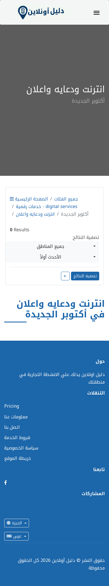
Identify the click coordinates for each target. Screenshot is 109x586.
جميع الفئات (66, 199)
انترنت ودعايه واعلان (35, 214)
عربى (17, 536)
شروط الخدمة (17, 437)
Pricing (11, 406)
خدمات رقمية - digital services (46, 206)
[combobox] (52, 246)
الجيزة (17, 523)
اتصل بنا (12, 427)
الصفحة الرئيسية (31, 199)
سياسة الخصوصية (21, 448)
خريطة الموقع (17, 458)
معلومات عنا (16, 416)
